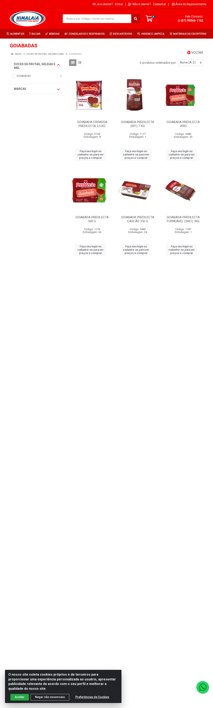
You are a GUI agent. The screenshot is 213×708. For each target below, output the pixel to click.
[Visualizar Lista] (79, 62)
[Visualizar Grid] (72, 62)
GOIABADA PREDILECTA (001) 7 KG (137, 124)
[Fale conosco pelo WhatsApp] (202, 687)
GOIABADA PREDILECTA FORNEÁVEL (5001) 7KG (183, 219)
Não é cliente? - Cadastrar (149, 4)
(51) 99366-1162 (192, 20)
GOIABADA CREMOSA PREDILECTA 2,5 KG (92, 124)
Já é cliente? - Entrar (109, 4)
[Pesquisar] (135, 18)
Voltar (197, 53)
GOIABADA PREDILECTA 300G (183, 124)
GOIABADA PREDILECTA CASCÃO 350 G (137, 219)
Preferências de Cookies (92, 697)
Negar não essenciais (50, 697)
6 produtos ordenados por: (158, 63)
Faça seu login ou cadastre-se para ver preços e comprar (90, 155)
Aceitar (20, 697)
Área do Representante (191, 4)
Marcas (20, 88)
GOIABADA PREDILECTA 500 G (92, 219)
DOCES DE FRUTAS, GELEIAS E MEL (34, 66)
